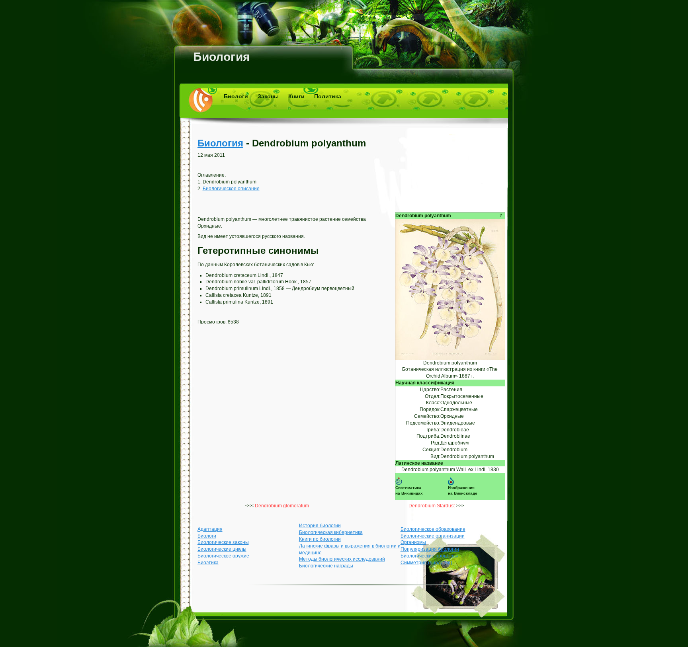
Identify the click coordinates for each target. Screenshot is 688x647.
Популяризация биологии (430, 549)
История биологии (320, 525)
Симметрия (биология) (426, 562)
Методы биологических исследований (342, 559)
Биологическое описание (231, 188)
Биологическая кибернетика (331, 532)
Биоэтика (208, 562)
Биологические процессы (429, 556)
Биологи (236, 96)
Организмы (413, 542)
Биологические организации (433, 536)
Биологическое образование (433, 529)
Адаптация (210, 529)
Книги (296, 96)
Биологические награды (326, 566)
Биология (221, 56)
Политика (327, 96)
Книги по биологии (320, 539)
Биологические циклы (221, 549)
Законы (268, 96)
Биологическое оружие (223, 556)
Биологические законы (223, 542)
